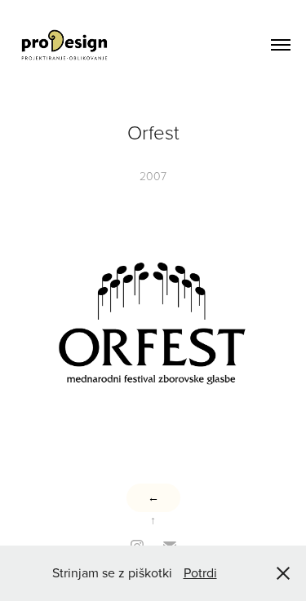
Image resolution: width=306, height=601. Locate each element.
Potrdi (200, 572)
